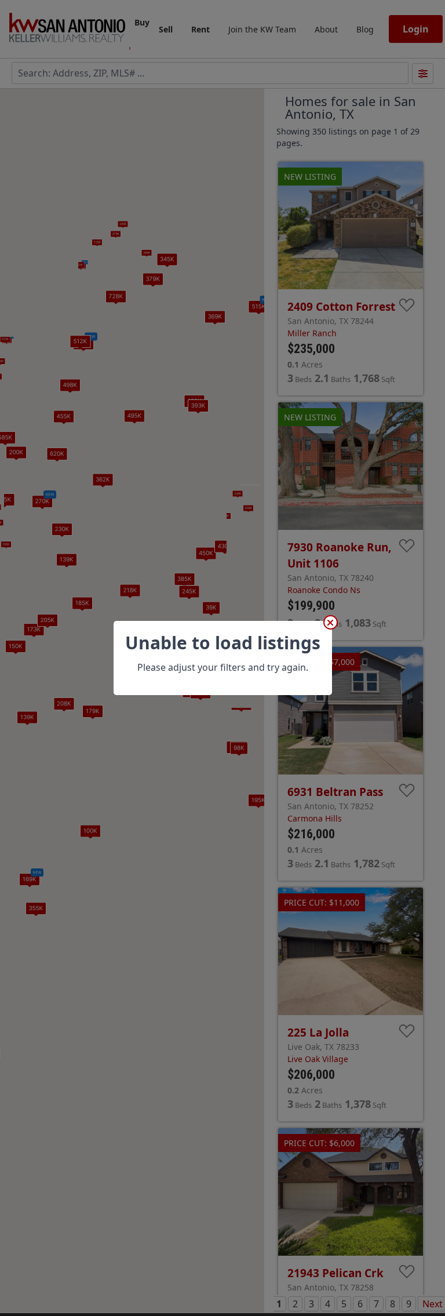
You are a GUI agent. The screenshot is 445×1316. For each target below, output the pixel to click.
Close (330, 622)
